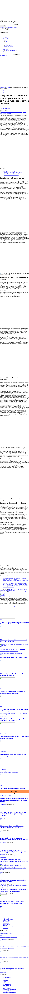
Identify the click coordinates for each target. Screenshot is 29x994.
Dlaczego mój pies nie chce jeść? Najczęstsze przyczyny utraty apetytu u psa (12, 650)
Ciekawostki (5, 49)
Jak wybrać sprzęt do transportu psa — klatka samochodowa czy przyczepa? (13, 719)
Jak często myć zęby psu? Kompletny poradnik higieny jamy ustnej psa (13, 640)
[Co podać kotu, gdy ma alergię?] (7, 768)
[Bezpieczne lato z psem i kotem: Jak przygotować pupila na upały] (7, 705)
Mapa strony (6, 918)
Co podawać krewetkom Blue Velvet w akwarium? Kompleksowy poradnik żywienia (14, 838)
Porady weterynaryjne (11, 50)
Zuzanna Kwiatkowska (5, 108)
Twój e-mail (15, 31)
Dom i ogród (6, 48)
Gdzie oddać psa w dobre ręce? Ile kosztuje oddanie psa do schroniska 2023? (13, 590)
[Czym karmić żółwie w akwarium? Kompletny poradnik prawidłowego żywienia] (3, 847)
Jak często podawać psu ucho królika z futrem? (13, 172)
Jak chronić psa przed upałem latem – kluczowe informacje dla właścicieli (14, 674)
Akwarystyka (6, 37)
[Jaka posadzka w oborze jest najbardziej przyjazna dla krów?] (3, 877)
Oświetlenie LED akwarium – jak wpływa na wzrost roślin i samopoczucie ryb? (14, 890)
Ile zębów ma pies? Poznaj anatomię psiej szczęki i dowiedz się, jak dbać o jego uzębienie (14, 622)
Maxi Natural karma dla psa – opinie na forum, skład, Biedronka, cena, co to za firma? (14, 579)
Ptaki (7, 44)
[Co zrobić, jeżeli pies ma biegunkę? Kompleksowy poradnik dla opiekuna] (7, 732)
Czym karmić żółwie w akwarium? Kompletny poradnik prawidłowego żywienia (14, 851)
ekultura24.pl (6, 923)
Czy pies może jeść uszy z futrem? (10, 171)
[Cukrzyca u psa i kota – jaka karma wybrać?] (7, 784)
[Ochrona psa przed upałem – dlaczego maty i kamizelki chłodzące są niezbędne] (7, 687)
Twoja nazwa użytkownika (19, 22)
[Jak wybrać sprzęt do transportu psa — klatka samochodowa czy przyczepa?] (14, 714)
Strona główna (3, 87)
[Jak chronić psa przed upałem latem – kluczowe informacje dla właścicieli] (7, 669)
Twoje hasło (15, 24)
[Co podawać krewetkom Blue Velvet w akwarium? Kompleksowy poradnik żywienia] (3, 835)
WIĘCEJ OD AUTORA (18, 606)
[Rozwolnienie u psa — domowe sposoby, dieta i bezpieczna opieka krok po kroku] (7, 750)
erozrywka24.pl (6, 920)
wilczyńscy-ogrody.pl (8, 926)
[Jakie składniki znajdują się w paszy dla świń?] (11, 653)
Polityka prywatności (8, 919)
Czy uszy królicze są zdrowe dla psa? (11, 175)
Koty (7, 42)
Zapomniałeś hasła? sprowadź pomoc (8, 27)
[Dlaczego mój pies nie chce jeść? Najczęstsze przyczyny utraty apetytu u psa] (14, 645)
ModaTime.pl (6, 921)
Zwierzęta (5, 40)
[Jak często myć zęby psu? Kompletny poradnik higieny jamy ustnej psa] (7, 635)
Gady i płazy (9, 45)
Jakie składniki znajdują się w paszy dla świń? (13, 657)
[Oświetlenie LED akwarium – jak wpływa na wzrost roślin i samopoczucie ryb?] (14, 886)
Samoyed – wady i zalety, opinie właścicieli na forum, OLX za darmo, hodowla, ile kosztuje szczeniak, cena (15, 584)
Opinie (4, 51)
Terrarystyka (5, 38)
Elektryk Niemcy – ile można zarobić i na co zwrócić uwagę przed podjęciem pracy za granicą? (14, 800)
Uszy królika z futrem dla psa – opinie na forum (13, 173)
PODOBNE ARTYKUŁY (6, 606)
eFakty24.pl (5, 925)
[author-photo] (2, 595)
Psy (6, 41)
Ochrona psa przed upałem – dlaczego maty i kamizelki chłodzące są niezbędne (13, 692)
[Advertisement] (14, 71)
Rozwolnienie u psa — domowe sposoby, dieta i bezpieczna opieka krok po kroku (13, 755)
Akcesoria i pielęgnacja (8, 46)
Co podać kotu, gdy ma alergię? (9, 772)
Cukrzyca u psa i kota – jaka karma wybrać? (13, 788)
